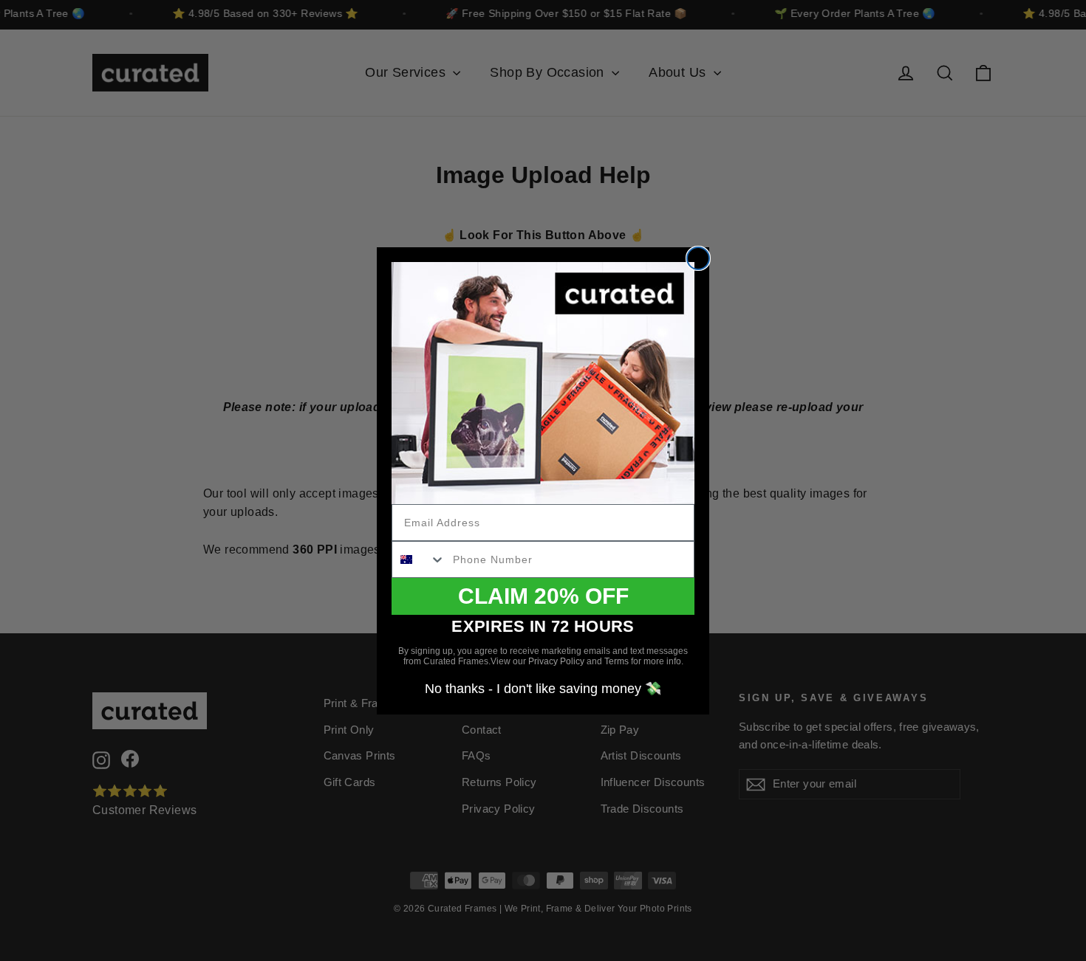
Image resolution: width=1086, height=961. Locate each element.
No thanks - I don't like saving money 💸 (543, 688)
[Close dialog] (698, 258)
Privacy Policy (556, 661)
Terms (616, 661)
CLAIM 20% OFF (543, 596)
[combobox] (418, 559)
